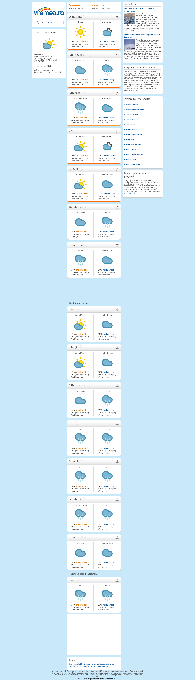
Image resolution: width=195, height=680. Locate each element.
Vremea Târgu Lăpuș (132, 149)
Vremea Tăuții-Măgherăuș (134, 154)
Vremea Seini (129, 139)
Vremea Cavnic (130, 124)
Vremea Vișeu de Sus (132, 165)
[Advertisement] (94, 289)
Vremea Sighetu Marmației (134, 109)
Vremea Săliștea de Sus (133, 134)
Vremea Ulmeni (130, 160)
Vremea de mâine (130, 193)
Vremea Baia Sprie (131, 114)
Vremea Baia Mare (131, 104)
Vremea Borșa (129, 119)
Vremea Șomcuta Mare (132, 144)
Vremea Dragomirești (132, 129)
